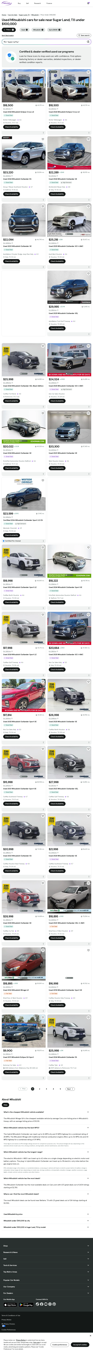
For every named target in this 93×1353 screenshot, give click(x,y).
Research (37, 3)
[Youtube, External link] (46, 1304)
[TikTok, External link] (37, 1304)
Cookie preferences (59, 1345)
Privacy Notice (6, 1320)
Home (4, 15)
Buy (19, 3)
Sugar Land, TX (24, 15)
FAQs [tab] (5, 1105)
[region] (46, 1342)
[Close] (90, 1335)
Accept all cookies (80, 1345)
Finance (49, 3)
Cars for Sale (12, 15)
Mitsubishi (35, 15)
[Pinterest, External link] (54, 1304)
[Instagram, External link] (50, 1304)
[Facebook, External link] (41, 1304)
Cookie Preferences (9, 1330)
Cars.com (36, 1342)
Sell (27, 3)
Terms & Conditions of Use (11, 1315)
